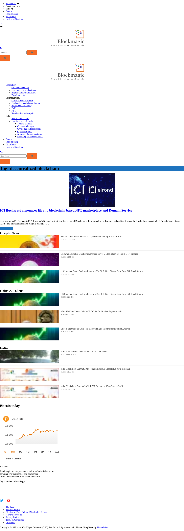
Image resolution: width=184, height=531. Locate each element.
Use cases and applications (24, 90)
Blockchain (11, 3)
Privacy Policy (12, 517)
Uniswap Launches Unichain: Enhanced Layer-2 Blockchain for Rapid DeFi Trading (99, 254)
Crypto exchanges (25, 126)
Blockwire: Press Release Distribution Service (26, 512)
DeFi (14, 108)
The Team (10, 507)
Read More (5, 228)
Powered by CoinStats (13, 459)
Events (9, 11)
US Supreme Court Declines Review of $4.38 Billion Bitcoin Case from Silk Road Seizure (102, 271)
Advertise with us (14, 514)
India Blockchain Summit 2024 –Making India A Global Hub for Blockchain (95, 369)
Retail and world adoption (23, 113)
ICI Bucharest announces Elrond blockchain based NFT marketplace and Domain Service (66, 210)
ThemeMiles (102, 527)
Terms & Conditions (15, 520)
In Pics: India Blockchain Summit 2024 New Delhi (84, 351)
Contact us (10, 522)
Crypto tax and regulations (29, 129)
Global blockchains (20, 87)
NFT (14, 111)
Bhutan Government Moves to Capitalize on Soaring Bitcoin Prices (91, 236)
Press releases (12, 14)
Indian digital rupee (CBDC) (30, 136)
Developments (18, 95)
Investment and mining (22, 105)
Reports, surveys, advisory (24, 92)
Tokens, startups (24, 123)
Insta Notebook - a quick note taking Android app (22, 491)
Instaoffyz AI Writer (9, 489)
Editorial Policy (13, 509)
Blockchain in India (20, 118)
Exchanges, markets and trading (26, 103)
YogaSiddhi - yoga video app (13, 494)
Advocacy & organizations (29, 134)
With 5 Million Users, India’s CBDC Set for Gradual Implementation (92, 311)
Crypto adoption (24, 131)
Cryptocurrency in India (22, 121)
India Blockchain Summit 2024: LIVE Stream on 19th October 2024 (92, 386)
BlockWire (11, 16)
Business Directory (14, 19)
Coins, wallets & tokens (22, 100)
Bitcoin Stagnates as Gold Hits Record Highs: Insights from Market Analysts (95, 329)
